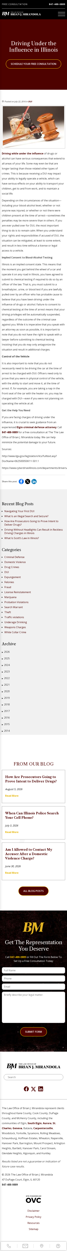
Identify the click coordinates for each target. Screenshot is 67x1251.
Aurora (47, 1123)
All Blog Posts (33, 891)
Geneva (17, 1128)
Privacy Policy (33, 1216)
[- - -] (61, 14)
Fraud (7, 587)
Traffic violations (14, 617)
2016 (6, 717)
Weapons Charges (15, 627)
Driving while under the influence (22, 153)
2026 (6, 652)
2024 (6, 665)
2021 (6, 684)
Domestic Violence (15, 562)
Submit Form (33, 1031)
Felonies (9, 582)
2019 (6, 698)
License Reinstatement (17, 592)
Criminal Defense (14, 557)
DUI (30, 101)
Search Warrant (13, 607)
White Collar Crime (15, 632)
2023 (6, 671)
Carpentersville (43, 1128)
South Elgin (35, 1123)
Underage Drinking (15, 622)
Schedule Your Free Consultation (33, 64)
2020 (6, 691)
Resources (33, 1223)
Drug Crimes (11, 567)
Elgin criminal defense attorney (36, 427)
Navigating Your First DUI (19, 511)
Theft (7, 612)
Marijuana (10, 597)
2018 (6, 704)
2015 (6, 724)
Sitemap (33, 1229)
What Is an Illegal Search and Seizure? (26, 516)
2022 (6, 678)
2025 (6, 658)
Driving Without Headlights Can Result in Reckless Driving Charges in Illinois (33, 531)
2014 (6, 730)
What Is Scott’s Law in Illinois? (21, 538)
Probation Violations (16, 602)
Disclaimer (33, 1210)
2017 (6, 711)
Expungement (12, 577)
